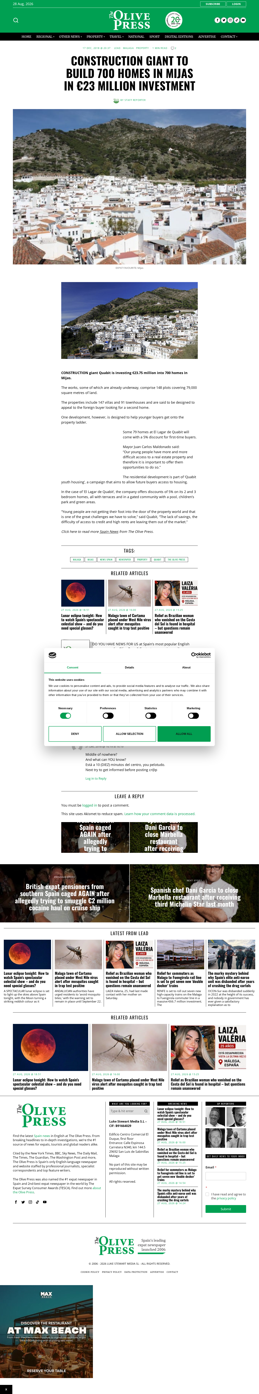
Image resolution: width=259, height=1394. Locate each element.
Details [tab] (129, 667)
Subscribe (213, 4)
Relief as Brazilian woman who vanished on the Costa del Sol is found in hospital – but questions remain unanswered (175, 623)
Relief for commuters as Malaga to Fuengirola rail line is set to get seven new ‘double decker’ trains (180, 979)
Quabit (157, 559)
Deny (75, 733)
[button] (146, 1111)
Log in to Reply (96, 778)
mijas (91, 559)
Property (142, 48)
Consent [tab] (72, 667)
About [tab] (186, 667)
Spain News (109, 531)
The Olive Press (176, 559)
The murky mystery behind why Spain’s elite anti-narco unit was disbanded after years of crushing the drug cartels (231, 979)
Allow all (184, 733)
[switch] (108, 716)
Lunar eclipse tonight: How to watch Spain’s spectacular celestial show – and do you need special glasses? (82, 621)
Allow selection (129, 733)
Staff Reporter (135, 100)
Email (211, 1167)
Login (236, 4)
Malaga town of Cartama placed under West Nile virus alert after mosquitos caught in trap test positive (129, 621)
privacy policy (226, 1198)
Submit (226, 1209)
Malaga (128, 48)
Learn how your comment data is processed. (159, 813)
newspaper (125, 559)
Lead (117, 48)
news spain (106, 559)
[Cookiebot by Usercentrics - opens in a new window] (194, 655)
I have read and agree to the (228, 1196)
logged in (89, 805)
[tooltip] (217, 20)
